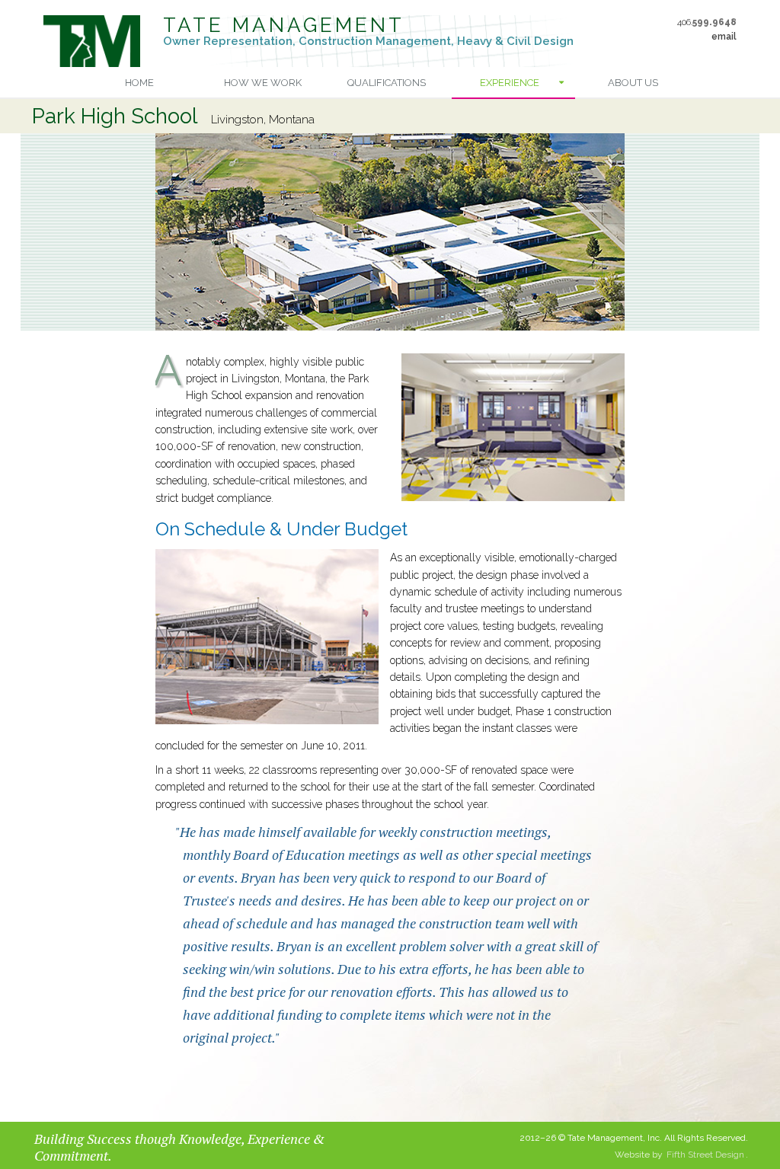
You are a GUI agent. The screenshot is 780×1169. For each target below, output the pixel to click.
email (724, 36)
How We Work (263, 82)
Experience (509, 82)
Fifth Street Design (705, 1154)
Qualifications (386, 82)
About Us (633, 82)
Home (139, 82)
